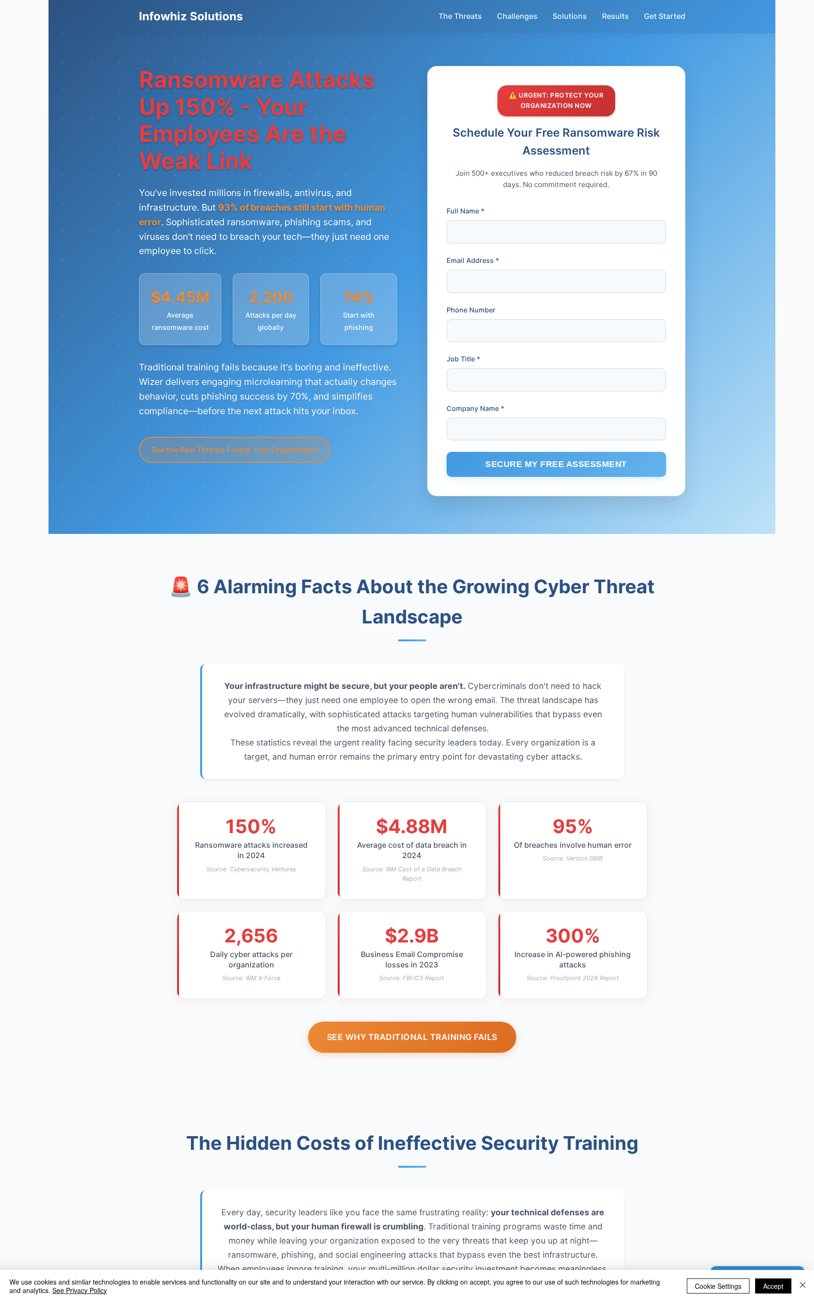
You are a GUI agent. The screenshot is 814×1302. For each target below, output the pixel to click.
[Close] (802, 1285)
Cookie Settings (718, 1286)
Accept (773, 1286)
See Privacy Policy (79, 1290)
